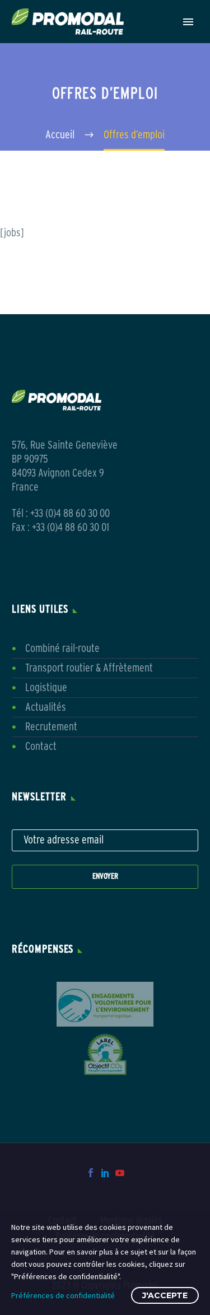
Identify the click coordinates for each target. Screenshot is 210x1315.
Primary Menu (188, 21)
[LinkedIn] (105, 1172)
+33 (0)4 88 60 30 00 (70, 513)
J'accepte (165, 1295)
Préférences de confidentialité (63, 1295)
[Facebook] (90, 1172)
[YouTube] (119, 1172)
